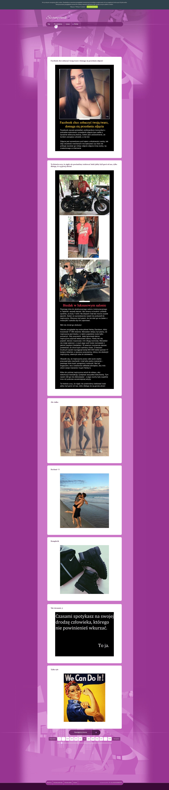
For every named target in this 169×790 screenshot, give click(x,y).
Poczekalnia (58, 25)
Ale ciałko (54, 402)
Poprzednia (53, 738)
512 (80, 738)
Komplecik (55, 541)
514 (89, 738)
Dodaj (76, 24)
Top (49, 24)
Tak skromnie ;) (57, 608)
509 (68, 738)
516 (97, 738)
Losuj (68, 24)
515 (93, 738)
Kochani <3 (55, 469)
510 (72, 738)
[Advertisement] (84, 42)
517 (101, 738)
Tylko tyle (54, 669)
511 (76, 738)
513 (84, 738)
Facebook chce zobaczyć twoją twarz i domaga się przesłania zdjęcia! (77, 61)
